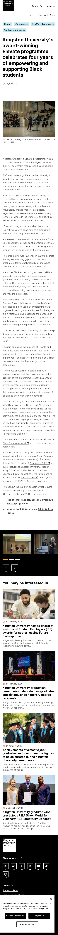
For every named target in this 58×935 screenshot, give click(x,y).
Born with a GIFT (38, 463)
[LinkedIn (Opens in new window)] (14, 866)
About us (42, 15)
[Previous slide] (6, 567)
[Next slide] (14, 567)
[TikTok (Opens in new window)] (46, 866)
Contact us (8, 885)
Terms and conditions (13, 895)
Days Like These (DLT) (26, 459)
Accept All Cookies (15, 916)
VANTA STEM (28, 477)
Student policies (10, 890)
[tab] (5, 559)
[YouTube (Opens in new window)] (38, 866)
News (52, 15)
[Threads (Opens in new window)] (5, 874)
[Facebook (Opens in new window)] (22, 866)
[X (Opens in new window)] (30, 866)
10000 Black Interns (33, 439)
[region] (27, 914)
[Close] (51, 899)
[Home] (8, 5)
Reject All (39, 916)
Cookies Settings (27, 924)
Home (30, 15)
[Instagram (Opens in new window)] (5, 866)
